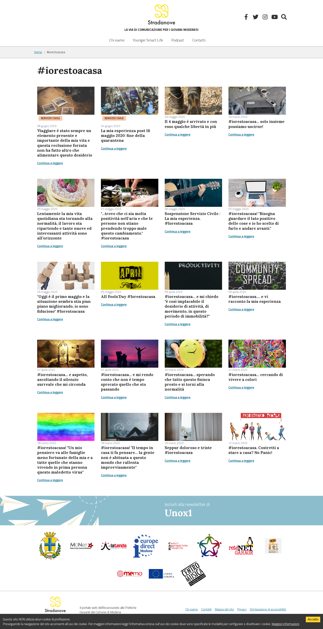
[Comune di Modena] (82, 549)
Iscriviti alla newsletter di (187, 510)
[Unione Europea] (161, 577)
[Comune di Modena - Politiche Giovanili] (50, 559)
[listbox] (148, 37)
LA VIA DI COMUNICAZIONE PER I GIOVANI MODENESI (161, 29)
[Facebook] (246, 17)
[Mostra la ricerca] (284, 17)
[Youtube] (275, 17)
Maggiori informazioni (285, 624)
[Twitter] (256, 17)
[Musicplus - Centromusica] (193, 585)
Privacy (242, 609)
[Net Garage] (241, 553)
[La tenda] (114, 548)
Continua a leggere (50, 163)
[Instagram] (265, 17)
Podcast (177, 40)
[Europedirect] (145, 556)
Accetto (313, 619)
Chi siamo (116, 40)
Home (38, 52)
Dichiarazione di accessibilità (268, 609)
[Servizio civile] (209, 556)
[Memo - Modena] (129, 576)
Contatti (199, 40)
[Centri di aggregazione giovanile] (177, 553)
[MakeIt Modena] (273, 552)
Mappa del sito (224, 609)
